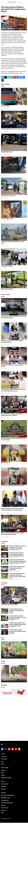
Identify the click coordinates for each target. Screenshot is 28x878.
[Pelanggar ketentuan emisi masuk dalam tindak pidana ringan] (14, 209)
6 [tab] (15, 683)
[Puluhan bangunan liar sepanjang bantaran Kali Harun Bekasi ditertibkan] (14, 595)
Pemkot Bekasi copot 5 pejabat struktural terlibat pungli (16, 610)
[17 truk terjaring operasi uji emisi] (13, 165)
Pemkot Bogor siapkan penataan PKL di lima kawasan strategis (17, 631)
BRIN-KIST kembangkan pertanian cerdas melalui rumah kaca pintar (14, 653)
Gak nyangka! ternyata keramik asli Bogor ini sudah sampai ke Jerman (13, 390)
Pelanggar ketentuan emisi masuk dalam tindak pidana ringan (13, 217)
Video (3, 661)
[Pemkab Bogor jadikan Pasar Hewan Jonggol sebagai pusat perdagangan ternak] (4, 625)
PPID (2, 813)
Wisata (3, 781)
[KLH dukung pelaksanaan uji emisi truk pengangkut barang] (14, 256)
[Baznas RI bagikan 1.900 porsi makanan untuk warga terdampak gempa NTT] (4, 548)
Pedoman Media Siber (7, 802)
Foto (2, 637)
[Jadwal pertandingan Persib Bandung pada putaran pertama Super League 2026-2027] (4, 575)
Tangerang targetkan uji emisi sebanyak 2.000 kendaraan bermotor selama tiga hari (14, 128)
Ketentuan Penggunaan (7, 795)
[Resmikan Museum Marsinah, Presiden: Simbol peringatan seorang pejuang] (14, 499)
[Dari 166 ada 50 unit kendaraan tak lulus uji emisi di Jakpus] (14, 96)
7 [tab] (17, 683)
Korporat (3, 810)
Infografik (4, 685)
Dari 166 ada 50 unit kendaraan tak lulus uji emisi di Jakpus (13, 105)
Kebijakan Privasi (5, 797)
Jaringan (3, 792)
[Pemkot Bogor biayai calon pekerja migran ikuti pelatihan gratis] (14, 306)
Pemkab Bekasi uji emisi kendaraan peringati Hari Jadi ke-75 (11, 194)
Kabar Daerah (4, 767)
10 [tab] (23, 683)
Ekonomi (3, 770)
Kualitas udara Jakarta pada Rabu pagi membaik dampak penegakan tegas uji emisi (12, 241)
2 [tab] (12, 659)
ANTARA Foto (5, 807)
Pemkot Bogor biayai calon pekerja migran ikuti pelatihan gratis (13, 316)
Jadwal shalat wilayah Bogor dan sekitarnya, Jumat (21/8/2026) (17, 568)
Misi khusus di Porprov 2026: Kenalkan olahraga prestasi (12, 341)
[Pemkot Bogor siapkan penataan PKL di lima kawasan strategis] (4, 632)
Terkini (3, 753)
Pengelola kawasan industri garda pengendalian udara (11, 151)
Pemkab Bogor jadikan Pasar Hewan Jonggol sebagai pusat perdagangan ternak (17, 624)
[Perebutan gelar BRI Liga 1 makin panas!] (14, 476)
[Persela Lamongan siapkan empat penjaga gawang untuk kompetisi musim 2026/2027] (4, 561)
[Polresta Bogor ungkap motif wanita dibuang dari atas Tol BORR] (14, 404)
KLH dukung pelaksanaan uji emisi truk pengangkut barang (12, 265)
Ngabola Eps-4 (5, 462)
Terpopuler (4, 541)
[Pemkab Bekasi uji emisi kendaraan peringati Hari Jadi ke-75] (14, 186)
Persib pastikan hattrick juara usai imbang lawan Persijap (13, 439)
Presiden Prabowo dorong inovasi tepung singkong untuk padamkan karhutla (16, 554)
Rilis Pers (3, 789)
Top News (4, 583)
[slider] (5, 28)
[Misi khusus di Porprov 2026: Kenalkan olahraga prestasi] (14, 331)
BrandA (3, 805)
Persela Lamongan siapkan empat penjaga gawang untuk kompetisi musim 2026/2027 (17, 561)
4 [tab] (16, 659)
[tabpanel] (14, 650)
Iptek (2, 772)
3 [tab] (14, 659)
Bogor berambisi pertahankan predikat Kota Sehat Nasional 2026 (12, 533)
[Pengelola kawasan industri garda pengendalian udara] (14, 142)
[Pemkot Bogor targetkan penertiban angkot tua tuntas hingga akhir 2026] (4, 618)
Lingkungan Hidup (6, 777)
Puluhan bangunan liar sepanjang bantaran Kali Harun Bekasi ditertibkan (13, 603)
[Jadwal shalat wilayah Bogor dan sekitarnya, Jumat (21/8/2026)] (4, 568)
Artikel (3, 775)
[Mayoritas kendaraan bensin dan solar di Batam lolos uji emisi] (14, 279)
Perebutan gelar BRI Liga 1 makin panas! (12, 485)
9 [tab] (21, 683)
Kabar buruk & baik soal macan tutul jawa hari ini (14, 678)
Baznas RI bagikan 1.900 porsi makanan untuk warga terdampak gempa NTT (17, 547)
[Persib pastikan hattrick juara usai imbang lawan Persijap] (14, 428)
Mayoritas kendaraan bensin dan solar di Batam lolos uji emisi (13, 288)
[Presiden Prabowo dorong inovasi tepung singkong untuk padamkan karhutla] (4, 555)
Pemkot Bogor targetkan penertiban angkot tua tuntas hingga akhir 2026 (17, 617)
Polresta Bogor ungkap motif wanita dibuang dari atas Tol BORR (11, 414)
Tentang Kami (5, 800)
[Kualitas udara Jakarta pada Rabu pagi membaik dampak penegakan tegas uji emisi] (14, 232)
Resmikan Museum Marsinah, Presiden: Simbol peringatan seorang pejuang (12, 509)
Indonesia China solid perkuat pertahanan (13, 732)
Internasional (4, 784)
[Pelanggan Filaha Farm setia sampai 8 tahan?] (14, 355)
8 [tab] (19, 683)
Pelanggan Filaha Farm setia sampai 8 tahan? (12, 365)
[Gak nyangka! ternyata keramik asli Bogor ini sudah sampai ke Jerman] (14, 380)
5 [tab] (18, 659)
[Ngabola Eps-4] (14, 453)
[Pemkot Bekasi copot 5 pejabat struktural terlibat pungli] (4, 611)
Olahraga (3, 786)
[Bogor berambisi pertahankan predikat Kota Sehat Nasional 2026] (14, 523)
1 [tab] (9, 659)
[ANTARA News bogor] (15, 1)
